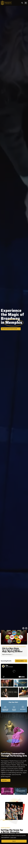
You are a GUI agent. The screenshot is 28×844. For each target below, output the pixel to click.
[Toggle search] (22, 2)
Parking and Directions (5, 710)
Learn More (15, 676)
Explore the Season (7, 654)
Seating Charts (14, 710)
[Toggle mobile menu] (25, 2)
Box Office (22, 709)
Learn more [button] (13, 837)
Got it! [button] (14, 841)
